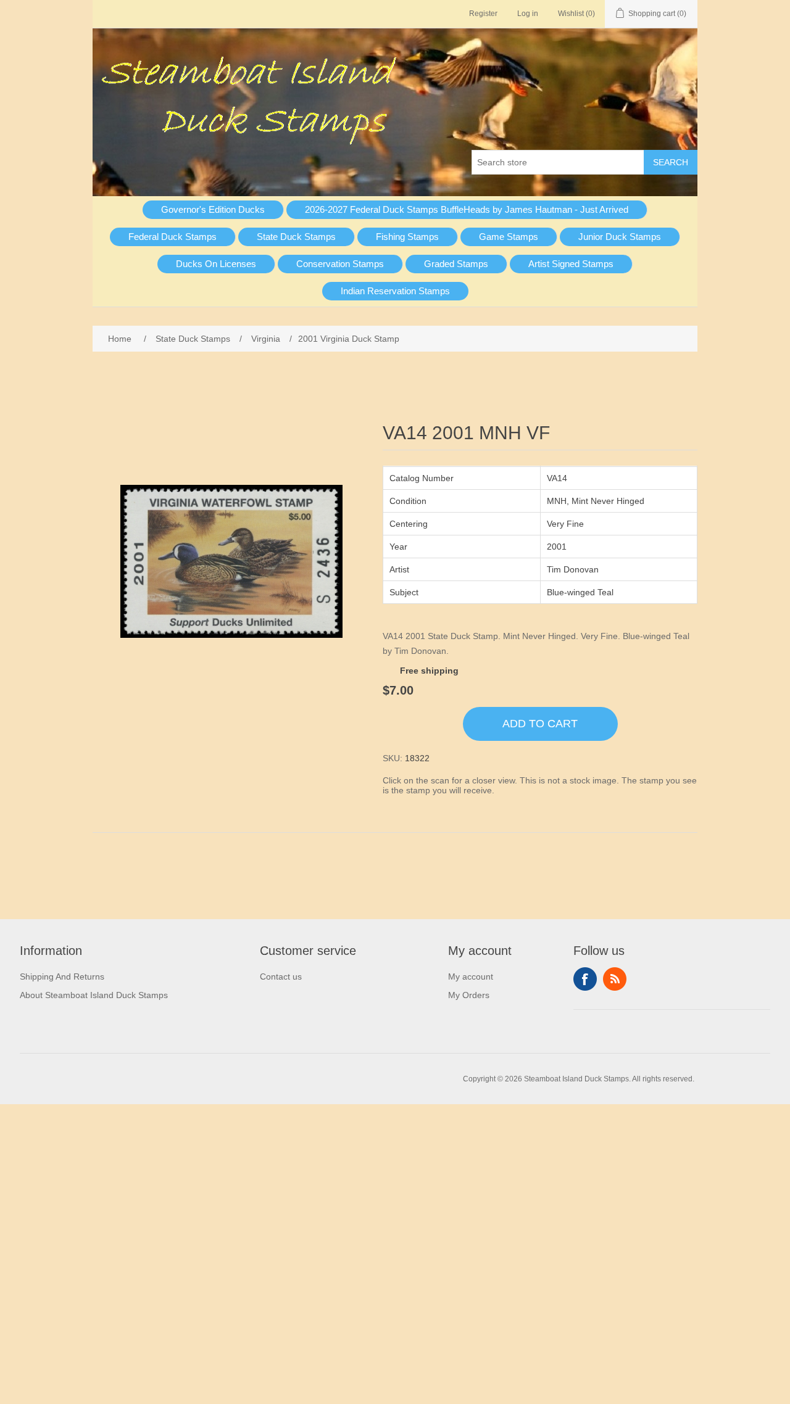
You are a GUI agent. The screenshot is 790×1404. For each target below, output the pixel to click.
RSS (614, 979)
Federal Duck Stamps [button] (172, 236)
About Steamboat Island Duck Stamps (94, 995)
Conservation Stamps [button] (340, 263)
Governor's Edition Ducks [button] (213, 209)
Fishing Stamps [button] (407, 236)
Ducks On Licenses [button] (216, 263)
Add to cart (540, 723)
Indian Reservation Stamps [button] (395, 291)
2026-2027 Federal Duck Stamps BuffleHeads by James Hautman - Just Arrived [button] (466, 209)
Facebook (585, 979)
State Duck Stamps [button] (296, 236)
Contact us (281, 976)
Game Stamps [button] (508, 236)
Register (483, 13)
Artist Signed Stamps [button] (570, 263)
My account (470, 976)
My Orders (468, 995)
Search (670, 162)
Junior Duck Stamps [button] (619, 236)
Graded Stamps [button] (456, 263)
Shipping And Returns (62, 976)
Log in (527, 13)
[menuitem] (213, 209)
